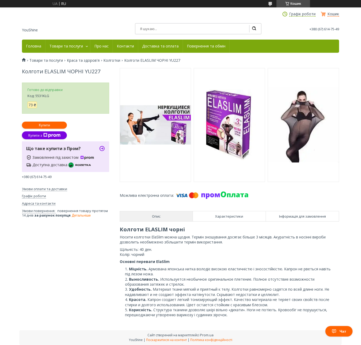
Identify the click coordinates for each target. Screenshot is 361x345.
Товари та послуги (66, 46)
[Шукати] (254, 28)
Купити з (35, 135)
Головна (33, 46)
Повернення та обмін (206, 46)
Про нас (101, 46)
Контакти (125, 46)
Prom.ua (207, 335)
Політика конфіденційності (211, 340)
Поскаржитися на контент (166, 340)
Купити (44, 125)
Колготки (111, 60)
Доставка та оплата (160, 46)
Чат (343, 331)
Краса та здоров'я (83, 60)
